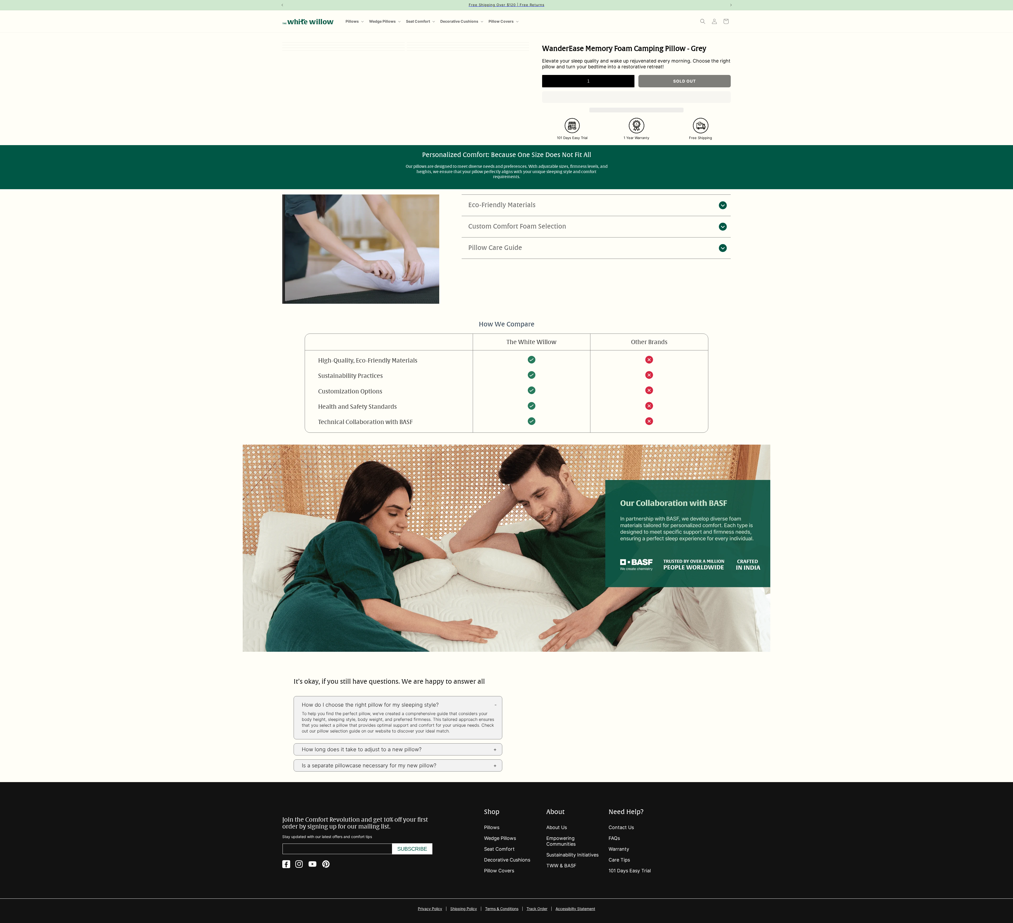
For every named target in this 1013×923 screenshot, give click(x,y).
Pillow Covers (501, 21)
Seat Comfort (418, 21)
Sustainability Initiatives (572, 855)
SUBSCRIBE (412, 849)
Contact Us (621, 827)
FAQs (614, 838)
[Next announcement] (731, 5)
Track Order (537, 909)
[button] (636, 97)
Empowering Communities (561, 841)
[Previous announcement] (282, 5)
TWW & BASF (561, 865)
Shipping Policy (463, 909)
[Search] (703, 21)
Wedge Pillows (382, 21)
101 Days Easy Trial (630, 870)
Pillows (352, 21)
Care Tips (619, 860)
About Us (556, 827)
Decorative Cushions (459, 21)
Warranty (619, 849)
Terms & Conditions (501, 909)
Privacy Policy (430, 909)
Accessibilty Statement (575, 909)
